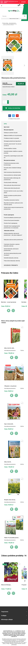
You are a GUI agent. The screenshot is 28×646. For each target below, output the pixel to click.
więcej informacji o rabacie (8, 86)
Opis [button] (5, 123)
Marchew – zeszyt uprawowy (8, 302)
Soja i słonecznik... (9, 424)
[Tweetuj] (13, 115)
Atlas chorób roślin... (9, 348)
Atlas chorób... (8, 462)
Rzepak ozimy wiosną (9, 499)
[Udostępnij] (9, 115)
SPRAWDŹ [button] (23, 2)
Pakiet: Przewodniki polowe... (11, 537)
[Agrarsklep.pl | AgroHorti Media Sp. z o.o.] (14, 10)
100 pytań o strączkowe (10, 386)
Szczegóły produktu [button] (11, 265)
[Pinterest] (17, 115)
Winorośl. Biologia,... (6, 584)
